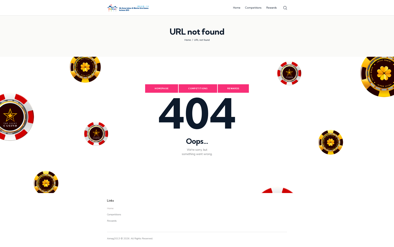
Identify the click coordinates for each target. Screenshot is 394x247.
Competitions (198, 88)
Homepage (162, 88)
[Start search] (285, 8)
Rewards (233, 88)
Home (187, 40)
